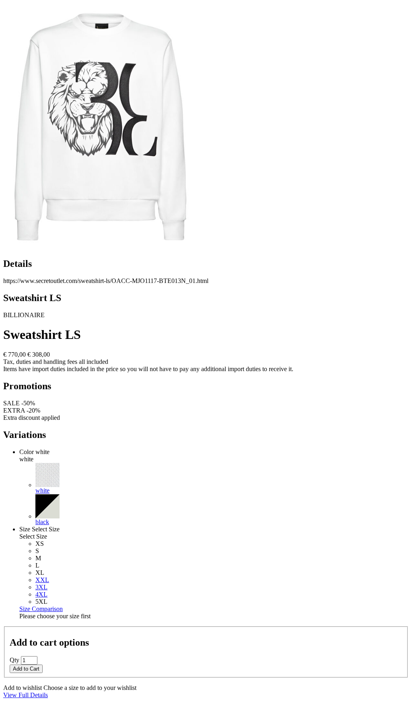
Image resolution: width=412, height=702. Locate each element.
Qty (14, 660)
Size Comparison (41, 608)
